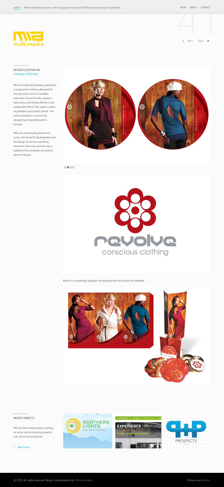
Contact (205, 7)
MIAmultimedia (33, 37)
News (183, 7)
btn (65, 167)
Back (201, 41)
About (193, 7)
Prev (190, 41)
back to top (24, 447)
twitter (206, 480)
